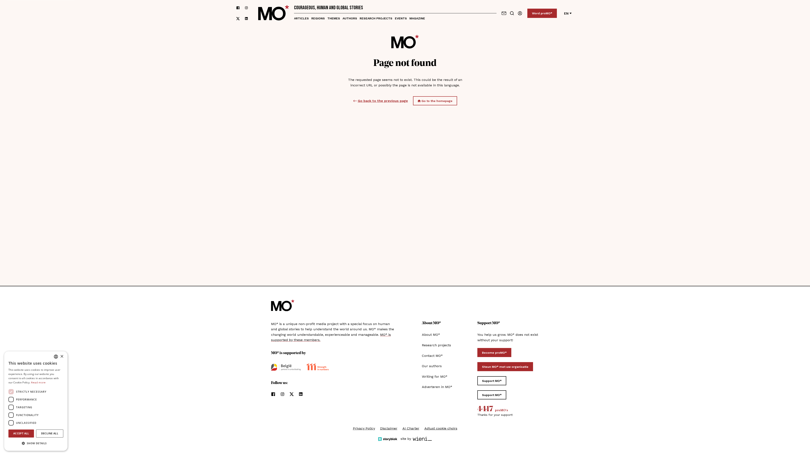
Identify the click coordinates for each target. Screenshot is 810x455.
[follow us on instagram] (246, 8)
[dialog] (36, 401)
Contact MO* (432, 356)
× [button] (61, 356)
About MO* (431, 335)
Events (401, 18)
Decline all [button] (49, 433)
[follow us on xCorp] (238, 18)
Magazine (417, 18)
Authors (350, 18)
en (566, 13)
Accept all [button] (21, 433)
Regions (318, 18)
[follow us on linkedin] (246, 18)
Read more (38, 382)
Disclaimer (388, 428)
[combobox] (56, 357)
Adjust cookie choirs (440, 428)
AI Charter (410, 428)
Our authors (432, 366)
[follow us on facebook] (238, 8)
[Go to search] (512, 13)
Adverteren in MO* (437, 387)
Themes (333, 18)
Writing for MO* (434, 377)
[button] (35, 443)
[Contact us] (504, 13)
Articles (301, 18)
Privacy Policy (364, 428)
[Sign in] (520, 13)
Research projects (376, 18)
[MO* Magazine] (273, 13)
